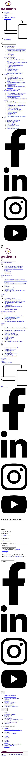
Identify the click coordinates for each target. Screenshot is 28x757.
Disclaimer (3, 755)
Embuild (6, 728)
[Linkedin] (15, 194)
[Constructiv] (8, 10)
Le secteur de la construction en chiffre (13, 719)
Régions (6, 712)
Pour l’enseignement (9, 705)
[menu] (2, 247)
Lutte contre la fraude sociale (11, 706)
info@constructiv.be (5, 540)
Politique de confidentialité (17, 754)
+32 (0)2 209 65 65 (5, 535)
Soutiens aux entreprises (10, 695)
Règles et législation (9, 703)
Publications (7, 716)
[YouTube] (15, 243)
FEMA (6, 736)
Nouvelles (6, 723)
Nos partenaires (8, 718)
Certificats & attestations (10, 702)
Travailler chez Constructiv (10, 722)
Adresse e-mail (5, 545)
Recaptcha (4, 552)
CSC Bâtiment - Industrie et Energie (13, 730)
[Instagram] (15, 221)
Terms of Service (19, 556)
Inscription (3, 561)
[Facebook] (15, 166)
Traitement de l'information (8, 548)
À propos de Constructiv (10, 714)
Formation (6, 701)
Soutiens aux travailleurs (10, 697)
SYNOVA (6, 737)
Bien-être (6, 699)
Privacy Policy (9, 556)
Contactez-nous (8, 715)
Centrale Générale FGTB (10, 733)
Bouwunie (6, 732)
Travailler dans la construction (11, 698)
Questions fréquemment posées (11, 721)
